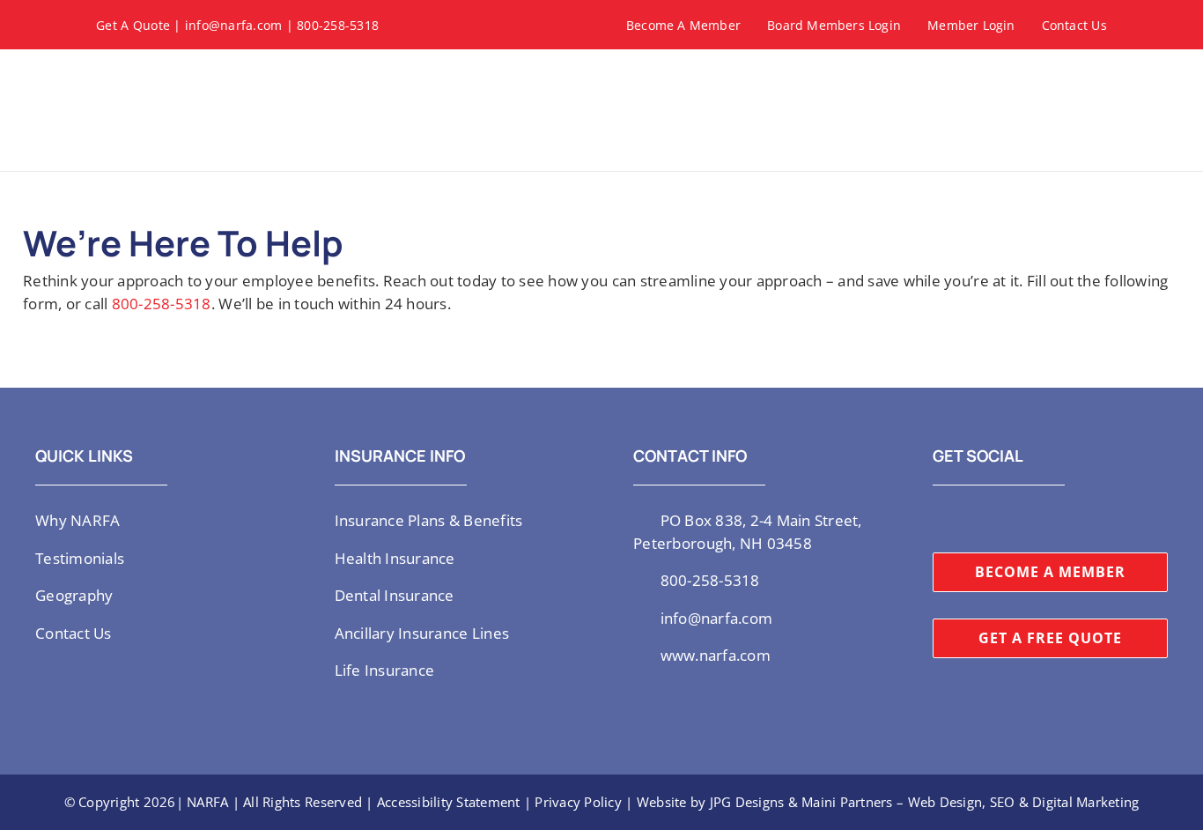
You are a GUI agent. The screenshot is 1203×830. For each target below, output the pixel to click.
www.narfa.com (716, 655)
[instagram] (966, 519)
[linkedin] (1023, 519)
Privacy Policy (578, 802)
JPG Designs (747, 802)
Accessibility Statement (448, 802)
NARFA (207, 802)
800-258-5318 (338, 25)
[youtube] (994, 519)
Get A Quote (133, 25)
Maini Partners (847, 802)
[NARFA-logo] (157, 70)
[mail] (1051, 519)
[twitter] (938, 519)
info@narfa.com (234, 25)
